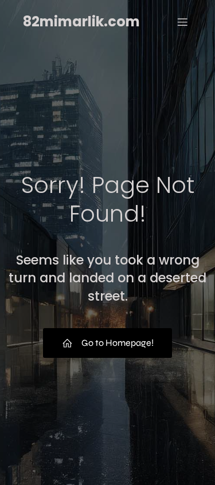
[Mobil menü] (182, 21)
